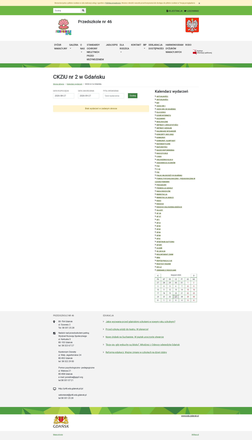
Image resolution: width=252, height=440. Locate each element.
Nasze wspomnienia (165, 150)
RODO (188, 44)
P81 (157, 172)
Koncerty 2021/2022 (165, 134)
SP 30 (158, 213)
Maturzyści (161, 147)
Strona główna (58, 84)
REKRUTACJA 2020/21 (165, 197)
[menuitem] (73, 52)
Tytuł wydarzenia (111, 91)
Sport (159, 245)
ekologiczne (162, 122)
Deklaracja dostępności (156, 46)
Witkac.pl (195, 434)
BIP (144, 44)
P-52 (158, 169)
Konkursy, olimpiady (165, 141)
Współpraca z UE (164, 261)
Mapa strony (58, 434)
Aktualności (162, 96)
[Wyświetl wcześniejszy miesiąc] (158, 275)
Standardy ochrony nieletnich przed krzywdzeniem (95, 52)
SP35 (158, 226)
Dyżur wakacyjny (60, 46)
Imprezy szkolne (164, 128)
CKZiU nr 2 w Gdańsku (166, 109)
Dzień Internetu (163, 115)
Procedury (161, 185)
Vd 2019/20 (160, 251)
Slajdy (159, 210)
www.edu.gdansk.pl (190, 416)
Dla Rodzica (124, 46)
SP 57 (158, 216)
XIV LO (159, 267)
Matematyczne (163, 144)
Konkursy (160, 137)
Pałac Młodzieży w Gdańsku (169, 175)
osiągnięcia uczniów (165, 163)
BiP (157, 103)
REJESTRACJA (175, 11)
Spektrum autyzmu (165, 242)
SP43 (158, 229)
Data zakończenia (86, 91)
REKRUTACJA (161, 194)
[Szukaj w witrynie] (83, 10)
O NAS (158, 156)
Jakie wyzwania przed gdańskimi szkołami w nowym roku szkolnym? (140, 321)
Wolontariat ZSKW (164, 254)
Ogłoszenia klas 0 (164, 160)
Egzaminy (160, 119)
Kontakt (136, 44)
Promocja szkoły (164, 188)
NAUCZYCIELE (162, 153)
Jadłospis (112, 44)
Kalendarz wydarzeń (74, 84)
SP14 (158, 223)
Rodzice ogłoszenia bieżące (169, 207)
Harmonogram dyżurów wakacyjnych (174, 48)
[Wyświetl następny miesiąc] (194, 275)
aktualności (162, 100)
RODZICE (160, 204)
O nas (82, 46)
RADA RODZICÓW (163, 191)
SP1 (158, 220)
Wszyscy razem (163, 264)
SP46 (158, 232)
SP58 (158, 235)
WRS (158, 257)
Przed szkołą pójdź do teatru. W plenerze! (127, 329)
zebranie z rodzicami (166, 270)
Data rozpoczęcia (61, 91)
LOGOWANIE (193, 11)
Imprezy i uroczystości (167, 125)
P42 (157, 166)
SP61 (158, 239)
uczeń (159, 248)
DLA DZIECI (161, 112)
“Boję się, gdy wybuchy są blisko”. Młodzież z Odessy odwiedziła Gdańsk (143, 344)
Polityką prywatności (113, 3)
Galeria (73, 44)
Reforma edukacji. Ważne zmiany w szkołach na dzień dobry (136, 352)
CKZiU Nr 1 (161, 106)
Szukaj (133, 95)
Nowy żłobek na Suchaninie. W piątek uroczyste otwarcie (135, 337)
